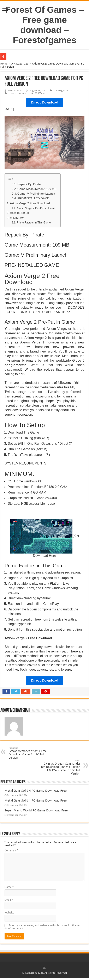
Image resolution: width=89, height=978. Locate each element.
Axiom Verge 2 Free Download (30, 203)
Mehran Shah (15, 90)
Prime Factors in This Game (34, 222)
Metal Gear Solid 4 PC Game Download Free (36, 790)
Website (9, 912)
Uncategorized (20, 63)
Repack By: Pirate (29, 184)
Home (3, 63)
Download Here (44, 555)
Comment (11, 850)
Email (9, 899)
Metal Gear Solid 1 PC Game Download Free (36, 800)
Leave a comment (17, 93)
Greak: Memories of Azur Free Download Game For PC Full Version (28, 753)
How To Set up (19, 212)
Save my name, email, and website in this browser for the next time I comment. (43, 927)
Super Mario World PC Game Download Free (36, 810)
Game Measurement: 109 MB (36, 188)
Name (9, 887)
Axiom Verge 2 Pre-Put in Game (36, 208)
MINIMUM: (17, 218)
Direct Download (44, 102)
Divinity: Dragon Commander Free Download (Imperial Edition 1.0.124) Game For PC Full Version (60, 767)
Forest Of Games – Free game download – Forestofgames (44, 25)
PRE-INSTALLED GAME (33, 198)
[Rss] (44, 967)
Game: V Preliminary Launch (36, 193)
